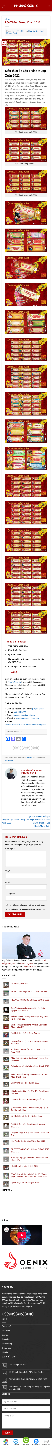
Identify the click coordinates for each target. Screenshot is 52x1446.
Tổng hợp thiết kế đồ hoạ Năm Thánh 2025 (30, 1066)
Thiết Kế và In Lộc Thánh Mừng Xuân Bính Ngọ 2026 (29, 1042)
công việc (11, 963)
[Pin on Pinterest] (33, 748)
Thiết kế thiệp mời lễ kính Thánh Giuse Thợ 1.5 (30, 1134)
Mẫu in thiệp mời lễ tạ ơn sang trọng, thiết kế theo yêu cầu (29, 1017)
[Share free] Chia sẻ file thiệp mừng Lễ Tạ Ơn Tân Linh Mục (29, 1109)
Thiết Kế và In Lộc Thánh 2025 (24, 1166)
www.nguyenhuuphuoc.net (27, 718)
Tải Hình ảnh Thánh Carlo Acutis (25, 1033)
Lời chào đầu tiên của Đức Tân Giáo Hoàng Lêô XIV (30, 1092)
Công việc (6, 1348)
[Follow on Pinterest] (27, 1314)
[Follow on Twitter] (13, 1314)
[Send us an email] (18, 1314)
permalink (9, 761)
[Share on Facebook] (19, 748)
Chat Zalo (16, 1444)
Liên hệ (5, 1352)
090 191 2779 (20, 712)
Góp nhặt (6, 1339)
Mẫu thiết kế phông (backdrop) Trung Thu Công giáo (29, 1059)
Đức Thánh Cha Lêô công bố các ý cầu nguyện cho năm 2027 (28, 1009)
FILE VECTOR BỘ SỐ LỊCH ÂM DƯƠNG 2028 (30, 1000)
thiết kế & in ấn (29, 966)
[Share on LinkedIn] (37, 748)
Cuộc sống (7, 1343)
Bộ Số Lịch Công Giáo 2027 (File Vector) (29, 991)
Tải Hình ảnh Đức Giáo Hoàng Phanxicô (28, 1124)
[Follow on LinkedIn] (31, 1314)
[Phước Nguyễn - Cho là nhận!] (26, 5)
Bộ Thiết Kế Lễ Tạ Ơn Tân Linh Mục (26, 1116)
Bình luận (9, 849)
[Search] (49, 5)
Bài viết (5, 1335)
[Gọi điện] (26, 1440)
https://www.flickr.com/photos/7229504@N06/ (25, 724)
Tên (7, 871)
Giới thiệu (6, 1330)
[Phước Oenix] (38, 709)
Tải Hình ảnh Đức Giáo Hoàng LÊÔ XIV (28, 1099)
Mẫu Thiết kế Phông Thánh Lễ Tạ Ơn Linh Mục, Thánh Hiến (29, 1075)
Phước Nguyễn (14, 682)
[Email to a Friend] (28, 748)
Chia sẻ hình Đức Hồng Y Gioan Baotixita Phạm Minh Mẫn (29, 1026)
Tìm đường (5, 1444)
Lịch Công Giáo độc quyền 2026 (25, 1083)
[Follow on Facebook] (4, 1314)
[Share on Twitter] (24, 748)
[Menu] (4, 6)
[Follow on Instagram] (9, 1314)
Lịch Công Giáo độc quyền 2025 (25, 1182)
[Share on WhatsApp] (15, 748)
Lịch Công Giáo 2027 (20, 983)
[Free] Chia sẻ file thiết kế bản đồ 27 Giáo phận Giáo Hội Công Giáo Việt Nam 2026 (29, 1175)
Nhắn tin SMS (46, 1444)
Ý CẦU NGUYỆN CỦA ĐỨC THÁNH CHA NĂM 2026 (28, 1051)
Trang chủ (6, 1326)
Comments (15, 1127)
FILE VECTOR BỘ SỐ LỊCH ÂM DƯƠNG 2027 (30, 1149)
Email (8, 882)
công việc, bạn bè (15, 1297)
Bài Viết (8, 19)
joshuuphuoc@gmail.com (24, 715)
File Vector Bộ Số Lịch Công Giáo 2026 (28, 1141)
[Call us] (22, 1314)
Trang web (10, 893)
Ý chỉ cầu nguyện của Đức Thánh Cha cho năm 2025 (29, 1159)
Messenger (36, 1444)
